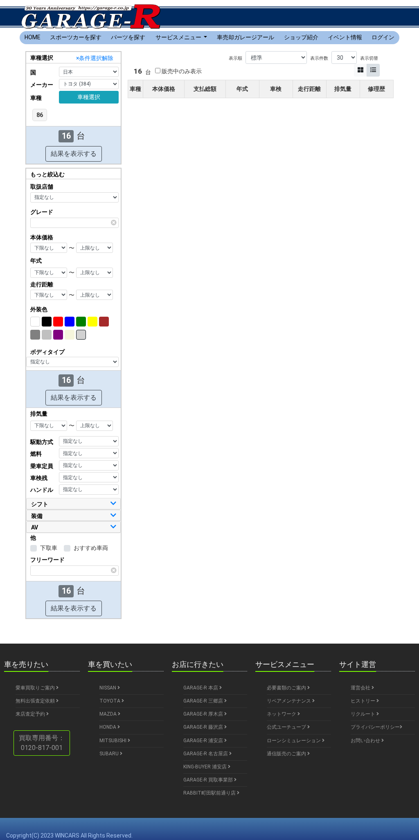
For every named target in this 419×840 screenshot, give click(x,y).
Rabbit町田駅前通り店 (210, 793)
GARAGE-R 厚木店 (203, 714)
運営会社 (361, 688)
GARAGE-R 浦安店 (203, 740)
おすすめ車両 (91, 548)
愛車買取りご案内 (36, 688)
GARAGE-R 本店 (201, 688)
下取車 (48, 548)
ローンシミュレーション (294, 740)
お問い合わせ (366, 740)
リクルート (363, 714)
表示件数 (319, 58)
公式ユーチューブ (287, 727)
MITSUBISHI (113, 740)
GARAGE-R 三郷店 (203, 701)
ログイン (383, 37)
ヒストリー (363, 701)
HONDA (108, 727)
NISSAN (108, 688)
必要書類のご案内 (287, 688)
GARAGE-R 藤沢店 (203, 727)
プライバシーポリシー (375, 727)
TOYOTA (110, 701)
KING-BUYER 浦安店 (205, 767)
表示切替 (369, 58)
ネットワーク (282, 714)
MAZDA (108, 714)
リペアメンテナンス (289, 701)
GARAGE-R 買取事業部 (208, 780)
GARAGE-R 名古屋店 (206, 754)
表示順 (235, 58)
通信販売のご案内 (287, 754)
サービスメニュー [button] (179, 37)
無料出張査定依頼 (36, 701)
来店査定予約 (31, 714)
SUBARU (109, 754)
